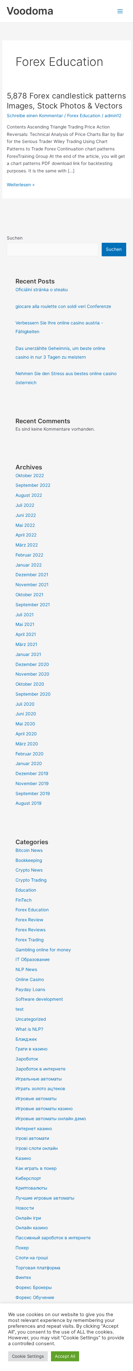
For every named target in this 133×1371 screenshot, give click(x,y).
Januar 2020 (28, 763)
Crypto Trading (30, 880)
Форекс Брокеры (33, 1287)
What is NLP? (29, 1029)
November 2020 (32, 674)
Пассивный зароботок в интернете (53, 1237)
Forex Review (29, 919)
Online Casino (29, 979)
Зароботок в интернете (40, 1068)
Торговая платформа (37, 1267)
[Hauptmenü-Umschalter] (120, 11)
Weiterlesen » (21, 184)
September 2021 (32, 604)
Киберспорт (28, 1178)
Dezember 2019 (31, 773)
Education (25, 890)
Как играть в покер (35, 1168)
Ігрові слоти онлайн (36, 1148)
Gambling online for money (43, 949)
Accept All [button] (65, 1356)
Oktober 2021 (29, 594)
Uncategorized (30, 1019)
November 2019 (32, 783)
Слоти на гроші (31, 1257)
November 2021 (31, 584)
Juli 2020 (25, 704)
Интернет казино (33, 1128)
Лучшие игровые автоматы (44, 1198)
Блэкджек (26, 1039)
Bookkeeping (28, 860)
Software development (39, 999)
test (19, 1009)
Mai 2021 (24, 624)
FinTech (23, 900)
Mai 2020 (25, 723)
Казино (23, 1158)
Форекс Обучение (34, 1297)
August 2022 (28, 495)
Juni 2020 (25, 713)
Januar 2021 (28, 654)
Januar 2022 (28, 565)
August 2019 (28, 803)
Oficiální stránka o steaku (41, 289)
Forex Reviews (30, 929)
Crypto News (29, 870)
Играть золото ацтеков (40, 1088)
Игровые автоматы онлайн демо (50, 1118)
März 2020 (26, 743)
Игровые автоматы (35, 1098)
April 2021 (25, 634)
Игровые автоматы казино (44, 1108)
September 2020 (33, 694)
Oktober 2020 (29, 684)
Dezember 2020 (32, 664)
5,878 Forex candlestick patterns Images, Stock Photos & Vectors (66, 100)
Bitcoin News (29, 850)
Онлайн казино (31, 1227)
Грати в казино (31, 1048)
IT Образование (32, 959)
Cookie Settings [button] (28, 1356)
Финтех (23, 1277)
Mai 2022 (25, 525)
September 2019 (32, 793)
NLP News (26, 969)
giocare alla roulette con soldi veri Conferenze (63, 306)
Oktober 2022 (29, 475)
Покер (22, 1247)
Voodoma (29, 11)
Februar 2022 (29, 555)
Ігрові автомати (32, 1138)
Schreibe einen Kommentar (35, 115)
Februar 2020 (29, 753)
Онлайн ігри (28, 1218)
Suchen (15, 237)
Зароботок (26, 1058)
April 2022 (25, 534)
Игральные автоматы (38, 1078)
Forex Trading (29, 939)
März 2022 (26, 544)
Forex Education (83, 115)
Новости (24, 1208)
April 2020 (26, 733)
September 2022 (32, 485)
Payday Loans (30, 989)
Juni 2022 (25, 515)
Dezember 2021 (31, 574)
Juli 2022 (24, 505)
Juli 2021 (24, 614)
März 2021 (26, 644)
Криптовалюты (31, 1188)
